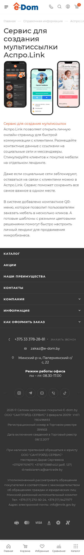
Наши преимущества (24, 276)
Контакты (13, 288)
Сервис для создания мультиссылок (35, 123)
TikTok (65, 393)
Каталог (12, 253)
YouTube (42, 393)
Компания (14, 299)
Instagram (19, 393)
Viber (53, 393)
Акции (10, 265)
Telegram (30, 393)
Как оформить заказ (24, 322)
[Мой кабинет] (68, 7)
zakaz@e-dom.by (45, 348)
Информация (17, 310)
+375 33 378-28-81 (30, 339)
